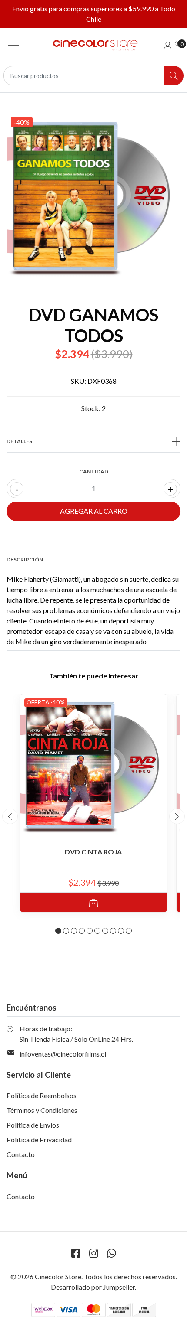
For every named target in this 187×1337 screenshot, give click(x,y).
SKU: (78, 381)
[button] (58, 931)
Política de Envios (33, 1125)
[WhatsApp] (111, 1253)
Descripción (25, 559)
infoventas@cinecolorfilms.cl (63, 1054)
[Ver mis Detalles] (168, 45)
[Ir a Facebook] (75, 1253)
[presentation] (10, 816)
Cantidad (93, 471)
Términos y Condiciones (42, 1110)
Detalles (19, 441)
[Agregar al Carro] (93, 902)
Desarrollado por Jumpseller (93, 1287)
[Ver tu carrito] (177, 44)
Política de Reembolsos (42, 1095)
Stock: (90, 408)
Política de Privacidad (39, 1139)
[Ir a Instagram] (93, 1253)
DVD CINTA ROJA (93, 852)
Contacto (21, 1154)
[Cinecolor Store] (93, 45)
